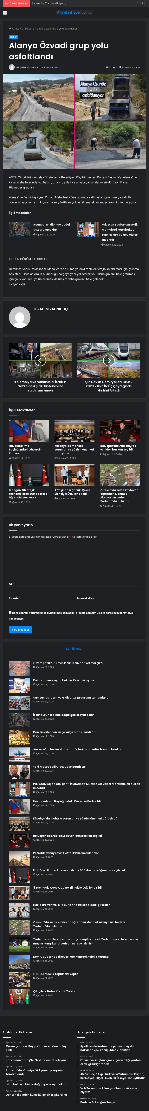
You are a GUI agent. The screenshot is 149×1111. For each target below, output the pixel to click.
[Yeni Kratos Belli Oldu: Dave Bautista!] (19, 772)
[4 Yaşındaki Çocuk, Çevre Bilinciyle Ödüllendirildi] (74, 475)
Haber (29, 28)
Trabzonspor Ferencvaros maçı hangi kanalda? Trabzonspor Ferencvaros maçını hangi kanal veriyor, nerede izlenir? (85, 941)
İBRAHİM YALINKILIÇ (27, 67)
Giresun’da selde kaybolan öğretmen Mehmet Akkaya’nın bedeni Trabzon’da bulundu (119, 495)
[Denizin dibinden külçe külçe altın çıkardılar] (19, 737)
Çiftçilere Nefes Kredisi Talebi (54, 991)
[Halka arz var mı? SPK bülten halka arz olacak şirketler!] (19, 910)
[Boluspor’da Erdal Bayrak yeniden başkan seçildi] (120, 431)
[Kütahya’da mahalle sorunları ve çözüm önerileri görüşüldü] (74, 431)
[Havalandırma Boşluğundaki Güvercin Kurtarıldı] (29, 431)
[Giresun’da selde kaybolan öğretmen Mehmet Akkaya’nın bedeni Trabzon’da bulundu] (120, 475)
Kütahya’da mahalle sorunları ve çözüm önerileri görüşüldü (74, 449)
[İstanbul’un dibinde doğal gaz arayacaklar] (19, 229)
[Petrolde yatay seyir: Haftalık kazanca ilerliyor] (19, 858)
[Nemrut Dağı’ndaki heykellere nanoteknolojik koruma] (19, 962)
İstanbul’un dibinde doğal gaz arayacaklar (63, 715)
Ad (11, 583)
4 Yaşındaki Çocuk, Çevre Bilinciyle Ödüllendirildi (72, 492)
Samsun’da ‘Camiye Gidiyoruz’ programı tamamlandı (62, 3)
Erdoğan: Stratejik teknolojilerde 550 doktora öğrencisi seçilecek (28, 493)
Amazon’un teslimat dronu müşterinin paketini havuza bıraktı (77, 749)
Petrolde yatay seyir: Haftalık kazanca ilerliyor (66, 853)
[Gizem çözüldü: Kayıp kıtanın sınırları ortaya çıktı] (19, 668)
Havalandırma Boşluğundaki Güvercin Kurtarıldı (25, 449)
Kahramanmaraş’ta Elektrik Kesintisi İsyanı (63, 680)
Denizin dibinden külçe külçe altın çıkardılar (64, 732)
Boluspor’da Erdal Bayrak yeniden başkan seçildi (118, 447)
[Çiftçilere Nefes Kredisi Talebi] (19, 996)
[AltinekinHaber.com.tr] (74, 12)
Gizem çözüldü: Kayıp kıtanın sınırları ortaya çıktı (68, 663)
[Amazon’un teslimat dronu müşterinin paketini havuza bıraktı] (19, 754)
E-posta (15, 598)
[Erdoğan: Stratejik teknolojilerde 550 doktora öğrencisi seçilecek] (29, 475)
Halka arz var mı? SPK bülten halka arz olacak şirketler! (72, 905)
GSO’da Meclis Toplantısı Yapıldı (56, 974)
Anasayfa (17, 28)
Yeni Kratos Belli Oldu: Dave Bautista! (59, 767)
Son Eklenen (74, 648)
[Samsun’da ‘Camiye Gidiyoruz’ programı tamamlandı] (19, 703)
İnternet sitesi (85, 598)
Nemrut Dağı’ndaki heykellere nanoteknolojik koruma (71, 957)
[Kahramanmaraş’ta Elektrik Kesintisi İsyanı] (19, 685)
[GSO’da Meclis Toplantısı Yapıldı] (19, 979)
